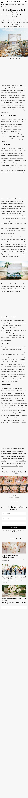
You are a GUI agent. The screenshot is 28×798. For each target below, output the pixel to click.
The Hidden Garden (14, 495)
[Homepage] (14, 2)
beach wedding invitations (8, 451)
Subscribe (14, 527)
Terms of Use (14, 531)
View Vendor (14, 502)
